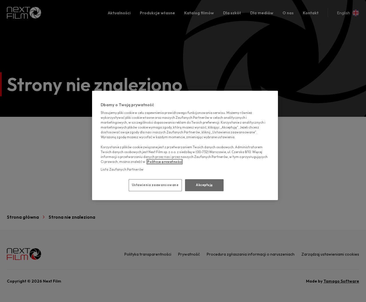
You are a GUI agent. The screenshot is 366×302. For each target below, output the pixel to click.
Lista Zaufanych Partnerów (122, 169)
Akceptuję (204, 185)
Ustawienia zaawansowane (155, 185)
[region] (185, 145)
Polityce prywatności (164, 162)
